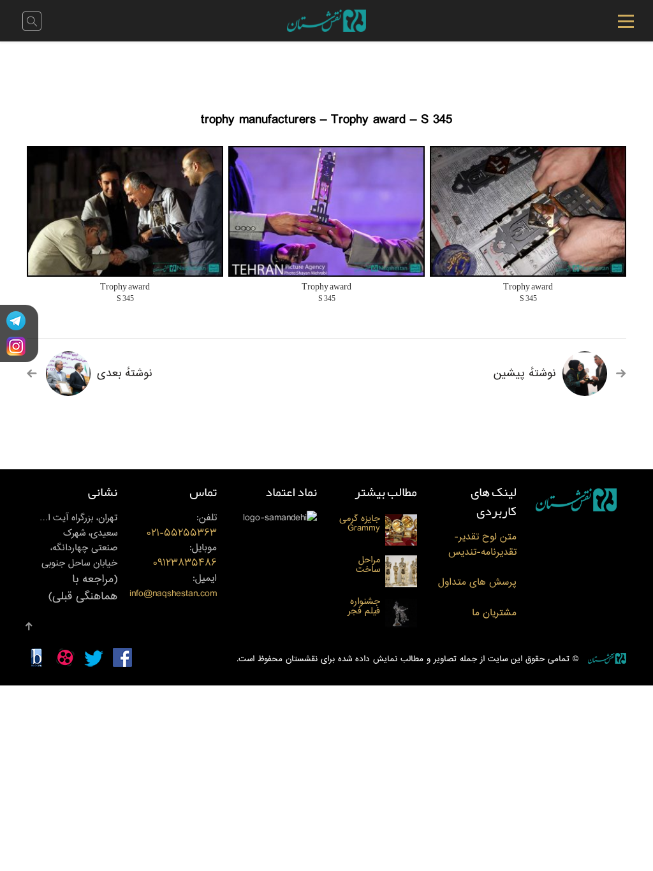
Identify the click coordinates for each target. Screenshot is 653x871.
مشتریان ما (494, 613)
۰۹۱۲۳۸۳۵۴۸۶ (185, 563)
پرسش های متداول (477, 582)
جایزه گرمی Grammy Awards (359, 523)
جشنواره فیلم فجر (364, 606)
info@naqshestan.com (173, 594)
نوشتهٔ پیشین (525, 373)
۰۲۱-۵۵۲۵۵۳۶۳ (182, 533)
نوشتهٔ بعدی (124, 373)
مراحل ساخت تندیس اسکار (367, 565)
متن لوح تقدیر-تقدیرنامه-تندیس (482, 545)
